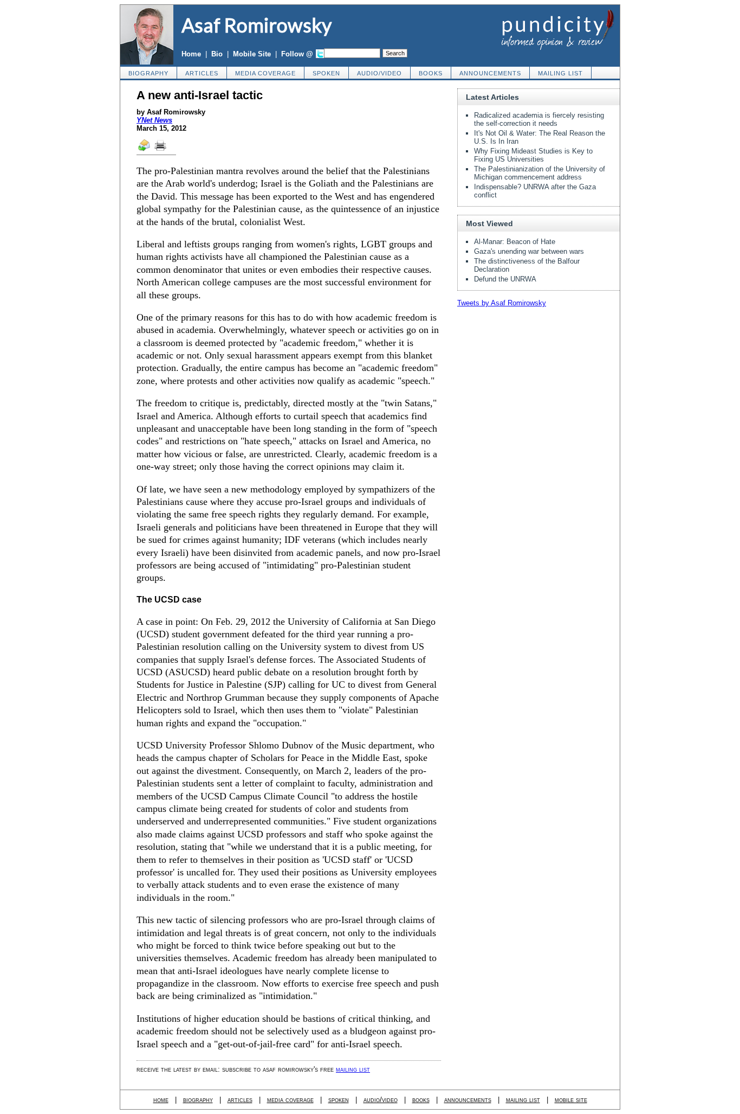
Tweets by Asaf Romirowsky (501, 303)
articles (201, 73)
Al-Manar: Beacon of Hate (514, 242)
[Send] (144, 150)
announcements (490, 73)
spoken (326, 73)
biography (148, 73)
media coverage (265, 73)
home (160, 1100)
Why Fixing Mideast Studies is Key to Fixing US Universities (533, 155)
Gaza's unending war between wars (529, 251)
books (431, 73)
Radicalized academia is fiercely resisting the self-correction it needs (539, 119)
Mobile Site (252, 54)
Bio (217, 54)
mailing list (560, 73)
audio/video (379, 73)
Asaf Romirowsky (256, 25)
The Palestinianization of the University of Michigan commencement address (539, 173)
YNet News (154, 120)
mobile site (571, 1100)
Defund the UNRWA (505, 279)
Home (191, 54)
